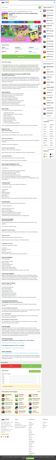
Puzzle (51, 133)
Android (46, 154)
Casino (51, 129)
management (45, 145)
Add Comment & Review (35, 371)
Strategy (45, 140)
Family (51, 145)
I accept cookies (30, 458)
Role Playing (52, 136)
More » (39, 391)
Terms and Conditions (20, 427)
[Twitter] (1, 436)
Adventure (10, 11)
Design (51, 142)
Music (44, 133)
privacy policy (18, 424)
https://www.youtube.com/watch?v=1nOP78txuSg (13, 343)
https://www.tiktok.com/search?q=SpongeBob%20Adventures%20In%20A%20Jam (20, 353)
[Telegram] (5, 436)
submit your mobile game (21, 425)
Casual (44, 131)
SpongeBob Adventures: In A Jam (24, 11)
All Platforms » (51, 149)
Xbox (53, 156)
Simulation (36, 48)
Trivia (51, 140)
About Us (17, 422)
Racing (45, 136)
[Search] (39, 7)
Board (51, 127)
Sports (51, 138)
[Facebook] (3, 436)
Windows (46, 156)
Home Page (4, 11)
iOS (15, 11)
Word (44, 142)
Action (44, 124)
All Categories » (50, 120)
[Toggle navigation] (54, 2)
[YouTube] (7, 436)
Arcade (45, 127)
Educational (52, 131)
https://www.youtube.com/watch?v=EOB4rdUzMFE (13, 348)
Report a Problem (33, 52)
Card (44, 129)
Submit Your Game (5, 434)
